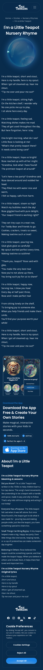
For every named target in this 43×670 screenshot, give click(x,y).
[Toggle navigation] (34, 7)
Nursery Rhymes (30, 18)
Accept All (21, 660)
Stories (16, 18)
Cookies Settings (21, 645)
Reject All (21, 652)
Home (8, 18)
